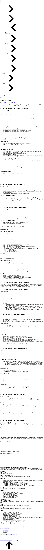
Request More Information (5, 528)
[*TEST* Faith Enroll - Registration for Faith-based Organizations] (12, 0)
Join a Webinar (3, 93)
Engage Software (13, 534)
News (15, 102)
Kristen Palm (4, 102)
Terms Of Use (3, 540)
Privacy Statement (9, 540)
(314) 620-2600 (5, 530)
